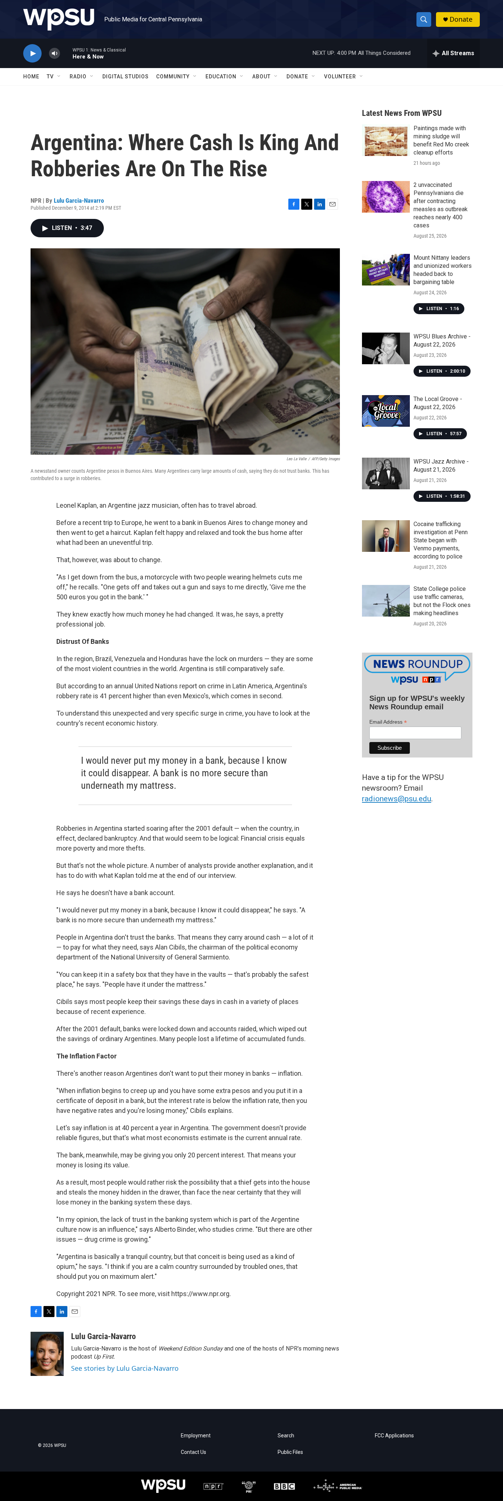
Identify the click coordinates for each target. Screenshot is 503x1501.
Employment (196, 1435)
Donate (461, 19)
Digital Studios (125, 76)
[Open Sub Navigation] (59, 76)
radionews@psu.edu (396, 798)
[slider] (66, 53)
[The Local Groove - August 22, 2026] (386, 411)
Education (220, 76)
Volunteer (340, 76)
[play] (32, 53)
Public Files (290, 1452)
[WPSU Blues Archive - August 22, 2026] (386, 348)
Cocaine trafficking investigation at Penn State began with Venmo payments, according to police (441, 540)
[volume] (54, 53)
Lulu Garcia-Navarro (79, 200)
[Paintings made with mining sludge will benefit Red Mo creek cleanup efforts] (386, 140)
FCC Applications (394, 1435)
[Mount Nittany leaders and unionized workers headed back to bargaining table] (386, 269)
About (261, 76)
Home (31, 76)
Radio (78, 76)
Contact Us (193, 1452)
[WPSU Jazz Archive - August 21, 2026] (386, 473)
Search (286, 1435)
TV (50, 76)
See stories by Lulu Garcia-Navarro (125, 1368)
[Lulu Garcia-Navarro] (47, 1354)
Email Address (388, 721)
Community (173, 76)
